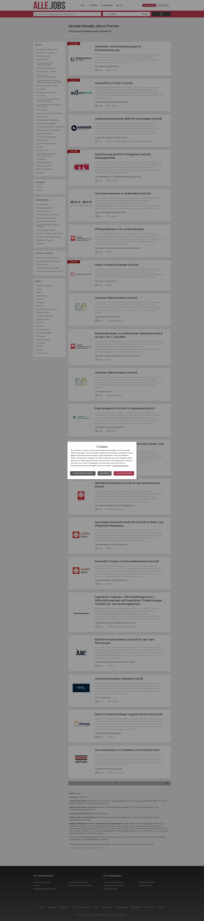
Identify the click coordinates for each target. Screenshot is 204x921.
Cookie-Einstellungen (83, 473)
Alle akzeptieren (123, 473)
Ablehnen (104, 473)
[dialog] (102, 460)
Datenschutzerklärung (120, 466)
